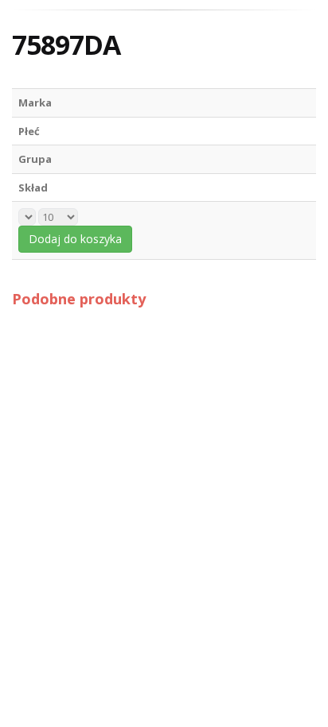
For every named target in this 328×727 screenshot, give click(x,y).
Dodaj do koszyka (75, 238)
